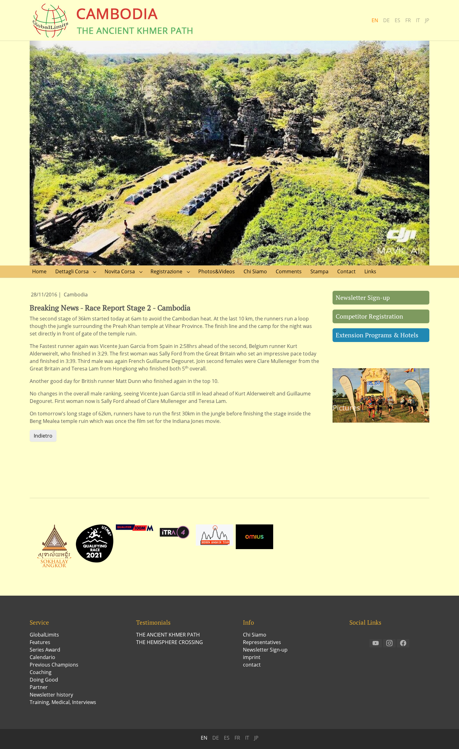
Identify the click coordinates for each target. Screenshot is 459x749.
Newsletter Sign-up (363, 297)
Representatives (262, 642)
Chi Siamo (254, 634)
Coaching (41, 672)
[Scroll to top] (445, 735)
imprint (251, 657)
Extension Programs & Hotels (377, 335)
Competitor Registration (369, 316)
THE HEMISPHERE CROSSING (169, 642)
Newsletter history (51, 694)
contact (252, 664)
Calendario (42, 657)
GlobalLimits (44, 634)
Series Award (45, 649)
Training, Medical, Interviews (63, 702)
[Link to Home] (114, 20)
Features (40, 642)
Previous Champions (54, 664)
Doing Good (44, 679)
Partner (39, 687)
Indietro (43, 435)
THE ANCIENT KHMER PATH (168, 634)
